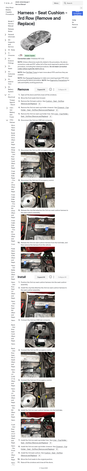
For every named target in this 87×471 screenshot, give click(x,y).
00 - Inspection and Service (12, 43)
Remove (74, 24)
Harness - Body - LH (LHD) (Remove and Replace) (14, 395)
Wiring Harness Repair (14, 127)
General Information (12, 36)
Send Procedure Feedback (77, 13)
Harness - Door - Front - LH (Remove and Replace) (14, 452)
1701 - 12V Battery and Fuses (12, 112)
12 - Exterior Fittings (11, 61)
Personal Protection (33, 78)
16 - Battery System (10, 89)
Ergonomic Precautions (58, 80)
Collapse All (62, 89)
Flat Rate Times (31, 72)
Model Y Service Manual (11, 23)
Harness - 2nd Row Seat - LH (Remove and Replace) (14, 290)
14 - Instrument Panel (12, 74)
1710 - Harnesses (13, 121)
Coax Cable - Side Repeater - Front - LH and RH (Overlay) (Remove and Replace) (14, 206)
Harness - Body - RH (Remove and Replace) (14, 411)
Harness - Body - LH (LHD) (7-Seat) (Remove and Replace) (14, 378)
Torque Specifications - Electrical (15, 102)
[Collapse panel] (81, 8)
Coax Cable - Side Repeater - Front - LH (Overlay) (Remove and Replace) (14, 181)
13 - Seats (10, 67)
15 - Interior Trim (10, 81)
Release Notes (11, 30)
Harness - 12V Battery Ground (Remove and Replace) (14, 272)
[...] (39, 103)
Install (74, 27)
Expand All (41, 89)
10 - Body (11, 50)
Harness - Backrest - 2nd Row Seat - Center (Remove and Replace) (14, 330)
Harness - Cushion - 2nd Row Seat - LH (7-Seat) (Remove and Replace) (14, 431)
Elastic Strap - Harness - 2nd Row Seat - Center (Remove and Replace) (14, 158)
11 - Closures (11, 54)
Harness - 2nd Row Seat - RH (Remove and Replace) (14, 309)
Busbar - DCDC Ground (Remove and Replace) (14, 138)
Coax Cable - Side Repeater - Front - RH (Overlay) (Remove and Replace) (14, 231)
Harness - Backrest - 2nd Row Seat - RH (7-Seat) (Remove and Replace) (14, 355)
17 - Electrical (11, 96)
